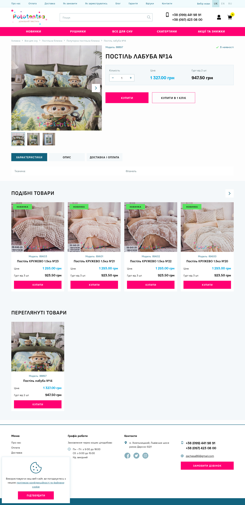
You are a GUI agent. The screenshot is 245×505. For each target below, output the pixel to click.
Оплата (33, 3)
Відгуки (150, 3)
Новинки (33, 31)
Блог (118, 3)
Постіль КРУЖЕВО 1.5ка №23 (38, 261)
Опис (67, 157)
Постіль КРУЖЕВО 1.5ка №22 (150, 261)
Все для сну (122, 31)
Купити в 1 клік (173, 97)
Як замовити (70, 3)
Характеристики (29, 157)
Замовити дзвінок (207, 465)
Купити (37, 284)
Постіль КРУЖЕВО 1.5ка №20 (207, 261)
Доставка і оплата (104, 157)
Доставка (50, 3)
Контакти (167, 3)
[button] (96, 88)
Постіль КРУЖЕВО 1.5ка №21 (94, 261)
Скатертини (167, 31)
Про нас (15, 3)
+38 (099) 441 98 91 (186, 14)
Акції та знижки (211, 31)
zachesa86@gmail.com (200, 455)
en (223, 3)
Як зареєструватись (96, 3)
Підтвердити (36, 495)
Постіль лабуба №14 (37, 380)
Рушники (78, 31)
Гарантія (133, 3)
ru (230, 3)
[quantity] (112, 77)
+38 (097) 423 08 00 (187, 19)
